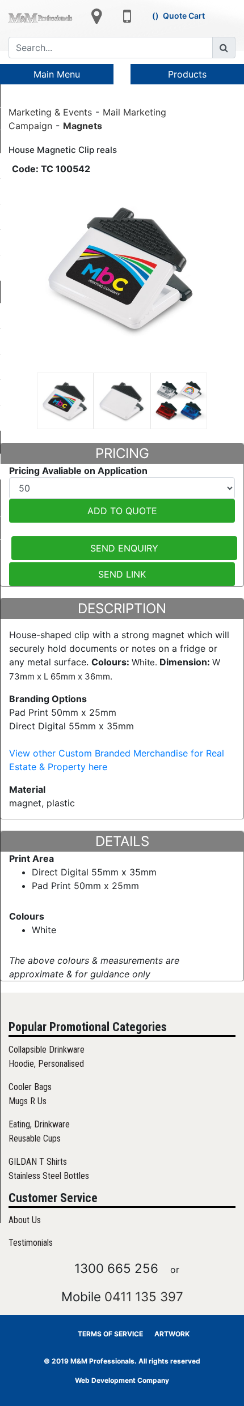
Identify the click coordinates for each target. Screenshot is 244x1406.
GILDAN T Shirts (38, 1161)
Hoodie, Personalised (46, 1063)
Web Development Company (122, 1380)
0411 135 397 (143, 1296)
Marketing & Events (50, 111)
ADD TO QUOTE (122, 510)
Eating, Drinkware (39, 1124)
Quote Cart (184, 15)
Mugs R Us (28, 1101)
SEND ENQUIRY (124, 548)
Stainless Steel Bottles (49, 1175)
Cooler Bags (30, 1087)
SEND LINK (122, 574)
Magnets (82, 125)
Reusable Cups (35, 1138)
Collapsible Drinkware (47, 1049)
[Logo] (41, 17)
